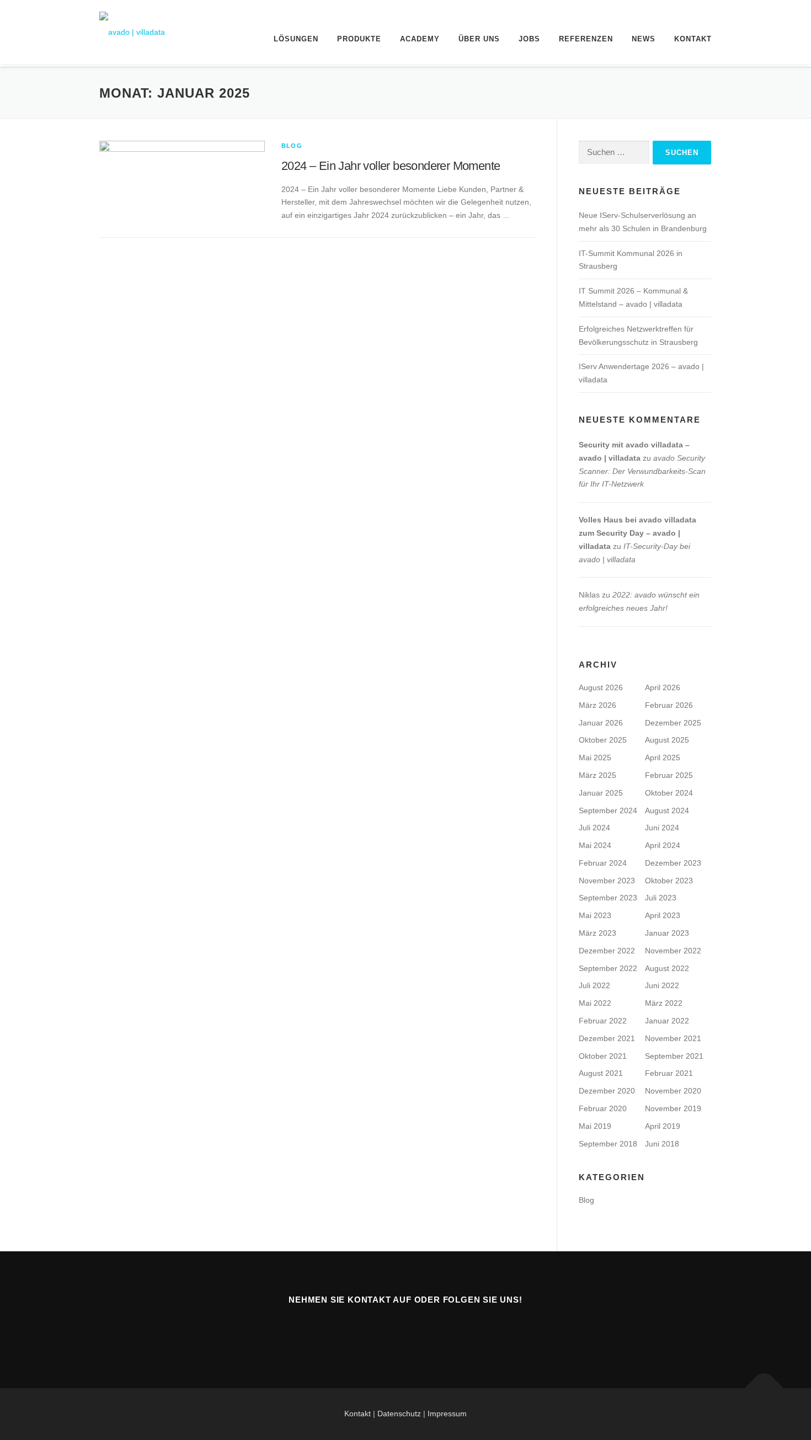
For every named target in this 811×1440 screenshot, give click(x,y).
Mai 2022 (595, 1003)
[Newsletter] (365, 1330)
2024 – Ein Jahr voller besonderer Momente (390, 166)
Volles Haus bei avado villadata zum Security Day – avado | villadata (637, 533)
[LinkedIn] (419, 1330)
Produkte (359, 39)
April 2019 (662, 1126)
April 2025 (662, 757)
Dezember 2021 (607, 1038)
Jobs (529, 39)
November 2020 (673, 1090)
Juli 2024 (594, 827)
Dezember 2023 (673, 862)
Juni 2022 (662, 985)
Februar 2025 (669, 775)
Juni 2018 (662, 1143)
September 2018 (608, 1143)
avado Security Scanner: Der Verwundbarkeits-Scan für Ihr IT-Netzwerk (642, 471)
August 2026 (601, 687)
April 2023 (662, 915)
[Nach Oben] (764, 1387)
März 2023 (597, 933)
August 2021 (601, 1073)
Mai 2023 (595, 915)
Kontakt (693, 39)
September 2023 (608, 897)
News (643, 39)
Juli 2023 (660, 897)
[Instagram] (446, 1330)
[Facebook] (392, 1330)
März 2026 (597, 705)
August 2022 (667, 968)
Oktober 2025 (603, 739)
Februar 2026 (669, 705)
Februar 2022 (603, 1020)
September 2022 (608, 968)
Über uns (479, 39)
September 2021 (674, 1056)
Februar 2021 (669, 1073)
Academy (420, 39)
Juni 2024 (662, 827)
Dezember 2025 (673, 722)
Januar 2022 (667, 1020)
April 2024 (662, 845)
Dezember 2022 (607, 950)
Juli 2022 (594, 985)
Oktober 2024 (669, 792)
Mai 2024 (595, 845)
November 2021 (673, 1038)
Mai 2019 (595, 1126)
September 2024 (608, 810)
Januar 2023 (667, 933)
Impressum (447, 1413)
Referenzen (586, 39)
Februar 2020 (603, 1108)
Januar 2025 (601, 792)
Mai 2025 (595, 757)
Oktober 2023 (669, 880)
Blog (291, 145)
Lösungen (296, 39)
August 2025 (667, 739)
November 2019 (673, 1108)
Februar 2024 (603, 862)
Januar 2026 (601, 722)
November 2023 (607, 880)
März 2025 (597, 775)
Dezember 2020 (607, 1090)
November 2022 (673, 950)
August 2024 (667, 810)
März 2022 (663, 1003)
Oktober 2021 (603, 1056)
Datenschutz (400, 1413)
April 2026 (662, 687)
